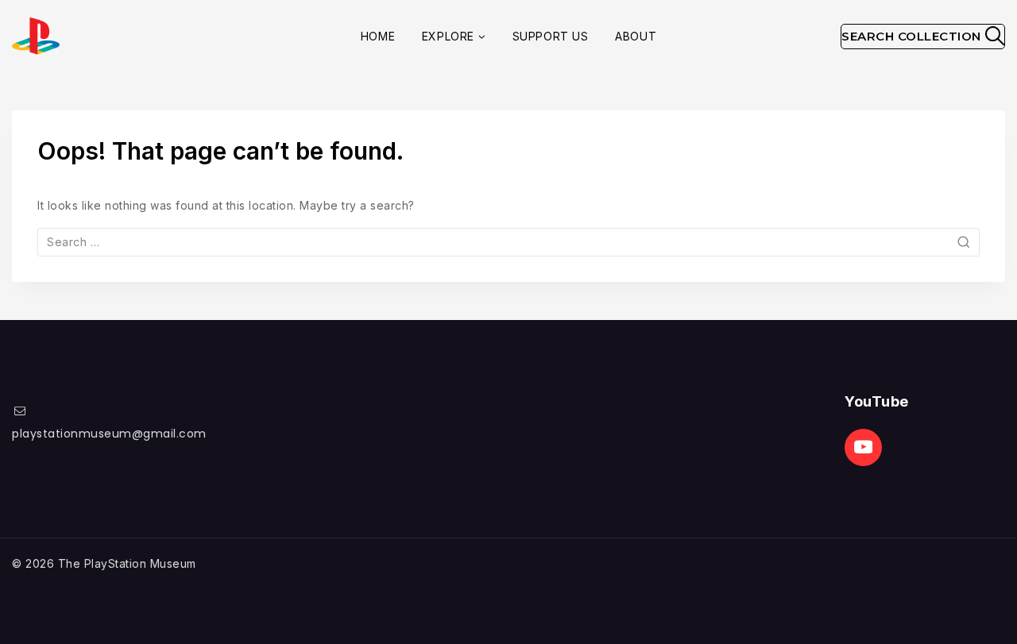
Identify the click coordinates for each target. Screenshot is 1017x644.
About (635, 36)
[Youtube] (863, 447)
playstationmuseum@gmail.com (109, 434)
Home (378, 36)
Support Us (550, 36)
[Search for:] (508, 242)
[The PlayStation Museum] (36, 36)
